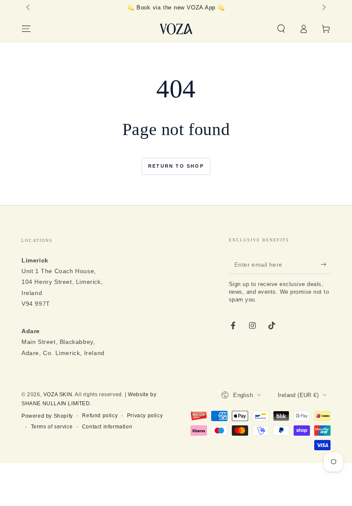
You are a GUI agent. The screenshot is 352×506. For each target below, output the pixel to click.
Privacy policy (145, 416)
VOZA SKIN (57, 395)
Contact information (107, 427)
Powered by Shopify (47, 416)
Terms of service (52, 427)
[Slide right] (323, 7)
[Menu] (26, 28)
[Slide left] (28, 7)
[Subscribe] (326, 264)
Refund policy (100, 416)
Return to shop (176, 166)
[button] (281, 28)
